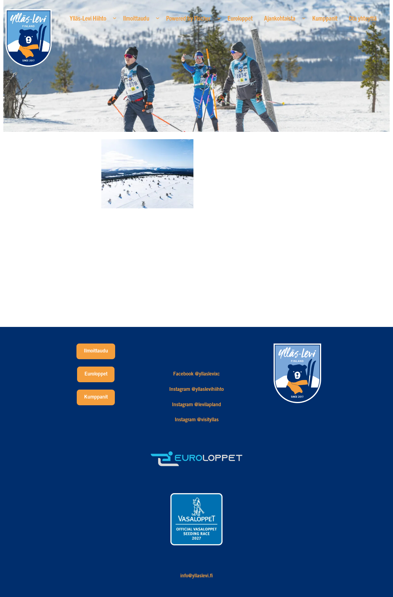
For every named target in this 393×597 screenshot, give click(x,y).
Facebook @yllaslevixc (196, 374)
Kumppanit (96, 397)
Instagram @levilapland (196, 405)
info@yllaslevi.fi (196, 576)
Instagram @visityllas (197, 420)
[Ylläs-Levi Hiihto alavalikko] (114, 18)
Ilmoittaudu (96, 351)
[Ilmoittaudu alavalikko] (157, 18)
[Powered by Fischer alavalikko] (219, 18)
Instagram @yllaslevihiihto (196, 389)
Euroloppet (95, 374)
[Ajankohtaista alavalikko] (303, 18)
